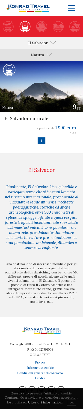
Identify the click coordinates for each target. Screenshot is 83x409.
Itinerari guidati (25, 26)
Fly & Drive (8, 26)
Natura (37, 55)
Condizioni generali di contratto (40, 373)
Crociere (41, 26)
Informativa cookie (40, 368)
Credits (40, 378)
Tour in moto (74, 26)
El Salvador (37, 42)
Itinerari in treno (58, 26)
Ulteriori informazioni (45, 402)
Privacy (40, 362)
